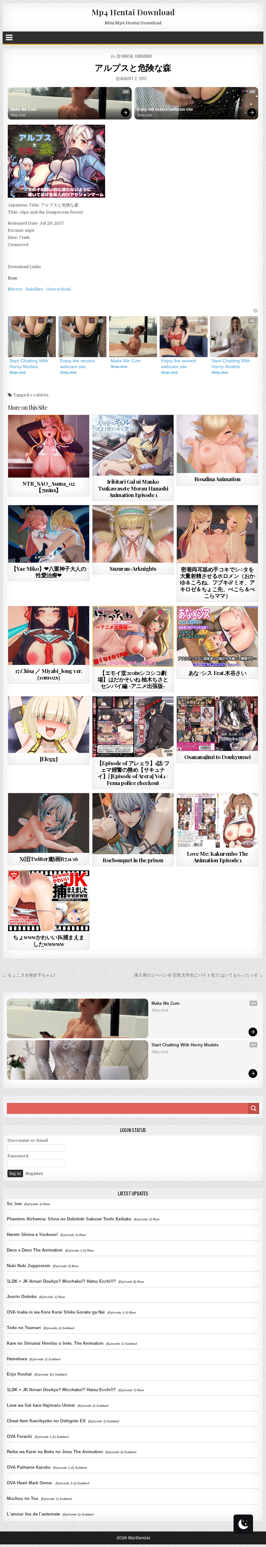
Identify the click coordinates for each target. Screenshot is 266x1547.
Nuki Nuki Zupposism (28, 1265)
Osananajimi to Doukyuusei (217, 756)
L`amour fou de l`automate (33, 1514)
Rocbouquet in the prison (133, 860)
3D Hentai (124, 56)
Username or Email (27, 1140)
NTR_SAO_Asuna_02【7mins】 (48, 486)
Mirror (15, 289)
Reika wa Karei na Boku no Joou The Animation (55, 1451)
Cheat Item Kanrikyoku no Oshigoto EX (46, 1420)
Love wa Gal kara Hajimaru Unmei (41, 1405)
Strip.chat (17, 115)
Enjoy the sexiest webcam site (165, 109)
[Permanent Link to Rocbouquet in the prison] (133, 823)
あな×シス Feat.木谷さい (217, 672)
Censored (143, 56)
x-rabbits (39, 395)
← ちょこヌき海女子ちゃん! (29, 975)
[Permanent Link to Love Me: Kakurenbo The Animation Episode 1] (217, 820)
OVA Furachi (19, 1436)
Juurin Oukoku (22, 1296)
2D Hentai (206, 622)
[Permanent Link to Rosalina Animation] (217, 444)
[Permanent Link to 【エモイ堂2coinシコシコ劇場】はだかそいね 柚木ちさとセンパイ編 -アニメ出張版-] (133, 636)
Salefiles (34, 289)
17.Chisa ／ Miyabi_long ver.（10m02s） (48, 674)
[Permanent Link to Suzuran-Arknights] (133, 533)
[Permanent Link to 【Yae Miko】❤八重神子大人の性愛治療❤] (48, 533)
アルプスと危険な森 (133, 67)
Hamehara (17, 1358)
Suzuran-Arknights (133, 568)
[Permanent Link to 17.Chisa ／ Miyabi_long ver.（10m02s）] (48, 635)
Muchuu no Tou (22, 1498)
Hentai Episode (145, 430)
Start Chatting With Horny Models (29, 363)
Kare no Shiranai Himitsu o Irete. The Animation (55, 1343)
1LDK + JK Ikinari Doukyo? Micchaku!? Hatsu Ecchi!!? (61, 1281)
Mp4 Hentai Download (133, 12)
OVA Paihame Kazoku (29, 1467)
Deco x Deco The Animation (35, 1250)
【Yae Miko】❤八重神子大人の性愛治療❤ (48, 572)
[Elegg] (49, 758)
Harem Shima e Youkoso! (32, 1234)
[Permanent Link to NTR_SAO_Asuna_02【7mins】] (48, 446)
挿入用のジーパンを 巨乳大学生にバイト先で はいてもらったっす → (198, 975)
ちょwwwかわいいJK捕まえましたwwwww (48, 940)
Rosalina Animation (217, 478)
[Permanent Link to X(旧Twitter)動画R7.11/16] (48, 823)
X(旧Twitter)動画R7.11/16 (48, 858)
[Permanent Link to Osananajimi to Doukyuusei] (217, 723)
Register (34, 1173)
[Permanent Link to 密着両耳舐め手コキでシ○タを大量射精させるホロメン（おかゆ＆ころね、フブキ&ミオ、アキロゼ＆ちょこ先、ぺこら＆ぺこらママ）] (217, 534)
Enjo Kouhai (19, 1374)
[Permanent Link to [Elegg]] (48, 724)
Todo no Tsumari (24, 1327)
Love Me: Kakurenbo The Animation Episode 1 (217, 857)
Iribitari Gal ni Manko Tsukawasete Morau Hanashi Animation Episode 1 (133, 488)
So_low (14, 1203)
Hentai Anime (229, 712)
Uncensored (60, 430)
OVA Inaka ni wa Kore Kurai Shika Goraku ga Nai (56, 1312)
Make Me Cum (23, 109)
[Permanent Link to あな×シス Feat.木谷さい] (217, 636)
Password (17, 1156)
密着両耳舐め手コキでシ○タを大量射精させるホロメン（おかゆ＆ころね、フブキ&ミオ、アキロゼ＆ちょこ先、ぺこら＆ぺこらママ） (217, 582)
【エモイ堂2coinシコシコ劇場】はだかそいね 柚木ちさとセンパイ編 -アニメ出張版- (133, 679)
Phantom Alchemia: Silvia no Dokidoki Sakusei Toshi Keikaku (69, 1218)
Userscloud (58, 289)
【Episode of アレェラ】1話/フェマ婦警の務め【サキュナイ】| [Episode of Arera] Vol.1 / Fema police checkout (133, 772)
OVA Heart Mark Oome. (30, 1482)
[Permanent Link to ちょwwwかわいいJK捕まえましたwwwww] (48, 900)
